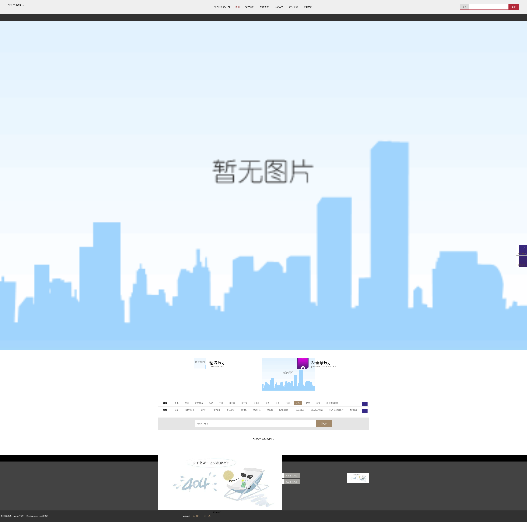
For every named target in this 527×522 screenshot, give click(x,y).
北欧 (298, 403)
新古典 (232, 403)
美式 (187, 403)
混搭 (267, 403)
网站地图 (216, 512)
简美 (308, 403)
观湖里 (244, 410)
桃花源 (270, 410)
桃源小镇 (257, 410)
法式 (288, 403)
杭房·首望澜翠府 (336, 410)
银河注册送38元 (16, 5)
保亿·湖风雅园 (317, 410)
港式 (318, 403)
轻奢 (278, 403)
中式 (221, 403)
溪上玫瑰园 (300, 410)
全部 (177, 403)
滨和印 (204, 410)
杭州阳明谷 (284, 410)
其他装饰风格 (332, 403)
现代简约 (199, 403)
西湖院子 (354, 410)
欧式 (211, 403)
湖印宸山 (217, 410)
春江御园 (231, 410)
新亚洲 (256, 403)
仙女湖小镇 (189, 410)
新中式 (244, 403)
